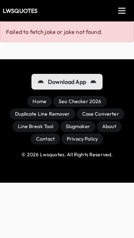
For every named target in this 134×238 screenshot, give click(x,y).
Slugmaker (78, 126)
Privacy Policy (82, 139)
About (109, 126)
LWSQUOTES (20, 10)
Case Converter (100, 114)
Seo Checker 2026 (80, 101)
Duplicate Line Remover (42, 114)
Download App (67, 81)
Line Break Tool (35, 126)
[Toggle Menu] (122, 11)
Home (39, 101)
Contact (45, 139)
